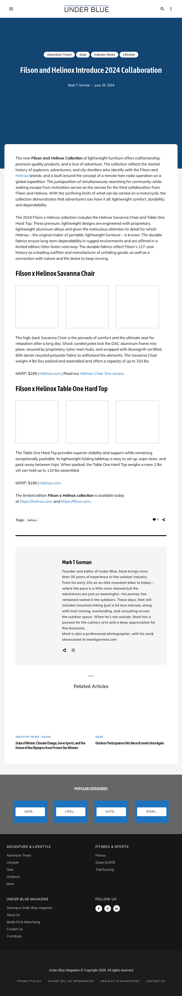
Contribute (14, 936)
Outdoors (13, 877)
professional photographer (108, 633)
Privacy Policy (29, 981)
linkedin (116, 908)
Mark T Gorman (79, 85)
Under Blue (108, 571)
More (10, 884)
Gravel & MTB (105, 863)
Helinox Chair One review (102, 373)
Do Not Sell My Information (71, 981)
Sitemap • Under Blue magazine (29, 908)
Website (64, 650)
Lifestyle (129, 55)
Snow (46, 736)
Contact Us (15, 929)
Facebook (98, 908)
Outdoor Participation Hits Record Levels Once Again (129, 743)
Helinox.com (50, 373)
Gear (82, 55)
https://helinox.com (36, 501)
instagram (107, 908)
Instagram (73, 650)
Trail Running (104, 870)
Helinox (22, 175)
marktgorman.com (101, 639)
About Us (13, 915)
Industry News (104, 55)
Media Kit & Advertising (23, 922)
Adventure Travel (59, 55)
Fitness (100, 855)
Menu (11, 8)
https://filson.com (76, 501)
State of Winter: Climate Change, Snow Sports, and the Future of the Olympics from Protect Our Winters (50, 745)
